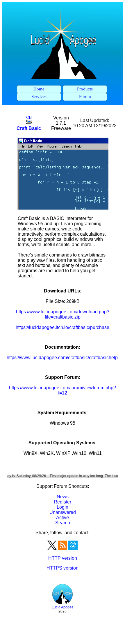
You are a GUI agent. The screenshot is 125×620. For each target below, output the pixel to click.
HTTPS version (62, 568)
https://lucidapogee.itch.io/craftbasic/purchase (62, 327)
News (63, 496)
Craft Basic (29, 128)
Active (62, 517)
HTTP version (62, 558)
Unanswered (62, 512)
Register (62, 501)
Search (62, 522)
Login (62, 507)
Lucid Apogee (63, 607)
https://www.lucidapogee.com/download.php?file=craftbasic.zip (62, 314)
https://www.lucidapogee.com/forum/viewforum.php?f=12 (62, 390)
